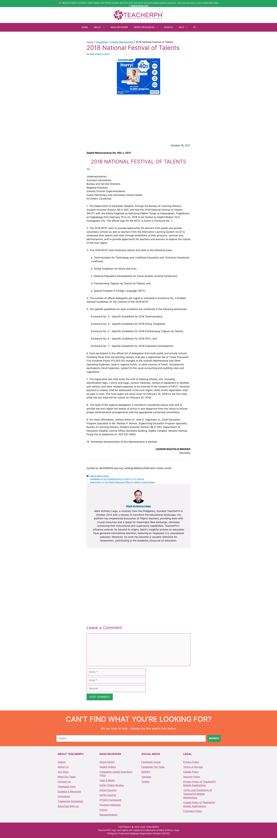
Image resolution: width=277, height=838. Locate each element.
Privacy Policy (191, 762)
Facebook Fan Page (152, 766)
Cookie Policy (191, 771)
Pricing (103, 809)
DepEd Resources (144, 27)
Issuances (102, 42)
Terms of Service (193, 766)
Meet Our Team (67, 776)
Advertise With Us (68, 806)
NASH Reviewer (119, 27)
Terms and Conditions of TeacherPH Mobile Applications (197, 794)
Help (181, 27)
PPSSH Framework (110, 800)
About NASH (107, 762)
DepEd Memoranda (122, 42)
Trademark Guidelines (70, 801)
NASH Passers (108, 790)
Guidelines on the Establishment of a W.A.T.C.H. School (117, 479)
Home (85, 27)
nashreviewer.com (139, 5)
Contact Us (64, 781)
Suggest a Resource (69, 791)
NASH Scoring (108, 795)
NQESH (145, 771)
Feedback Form (67, 786)
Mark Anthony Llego (138, 506)
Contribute (64, 796)
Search (168, 27)
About (97, 27)
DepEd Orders (108, 766)
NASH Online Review (112, 785)
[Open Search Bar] (195, 27)
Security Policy (191, 776)
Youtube (146, 776)
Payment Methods (110, 804)
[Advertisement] (138, 118)
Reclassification (109, 814)
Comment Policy (192, 811)
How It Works (107, 780)
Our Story (63, 771)
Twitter (145, 781)
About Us (63, 766)
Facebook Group (151, 762)
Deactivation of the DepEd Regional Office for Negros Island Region (122, 482)
